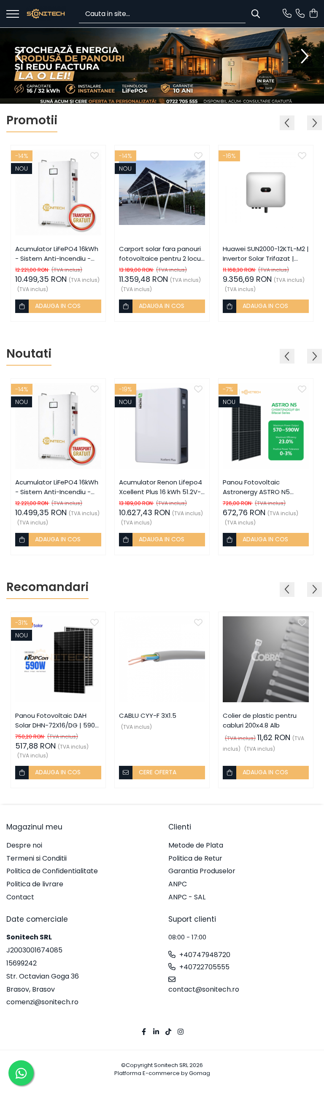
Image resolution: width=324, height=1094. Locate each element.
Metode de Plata (195, 845)
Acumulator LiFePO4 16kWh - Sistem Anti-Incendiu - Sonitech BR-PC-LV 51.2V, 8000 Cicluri (56, 253)
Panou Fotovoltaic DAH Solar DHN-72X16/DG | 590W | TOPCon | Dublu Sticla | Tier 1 (58, 720)
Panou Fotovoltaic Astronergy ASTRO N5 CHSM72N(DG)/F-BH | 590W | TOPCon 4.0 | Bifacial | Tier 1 (265, 487)
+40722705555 (204, 967)
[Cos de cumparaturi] (313, 14)
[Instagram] (180, 1032)
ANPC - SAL (186, 897)
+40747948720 (204, 955)
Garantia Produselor (201, 871)
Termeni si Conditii (36, 858)
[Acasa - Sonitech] (45, 13)
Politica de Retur (195, 858)
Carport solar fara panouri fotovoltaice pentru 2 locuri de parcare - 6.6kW (161, 253)
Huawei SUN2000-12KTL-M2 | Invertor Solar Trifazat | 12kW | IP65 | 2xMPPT (266, 253)
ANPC (177, 884)
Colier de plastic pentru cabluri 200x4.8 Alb (260, 720)
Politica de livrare (34, 884)
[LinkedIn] (156, 1032)
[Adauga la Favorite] (94, 156)
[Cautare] (256, 13)
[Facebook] (143, 1032)
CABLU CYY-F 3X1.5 (147, 715)
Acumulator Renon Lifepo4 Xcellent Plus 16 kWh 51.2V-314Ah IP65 (160, 487)
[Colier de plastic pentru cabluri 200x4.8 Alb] (266, 659)
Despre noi (24, 845)
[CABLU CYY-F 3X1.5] (162, 659)
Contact (20, 897)
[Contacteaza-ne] (287, 14)
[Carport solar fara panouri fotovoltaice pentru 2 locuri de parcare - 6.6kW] (162, 192)
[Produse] (12, 14)
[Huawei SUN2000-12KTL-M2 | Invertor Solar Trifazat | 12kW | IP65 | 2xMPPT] (266, 192)
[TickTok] (168, 1032)
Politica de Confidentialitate (52, 871)
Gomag (199, 1073)
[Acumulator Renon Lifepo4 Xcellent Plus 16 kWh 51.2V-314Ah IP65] (162, 426)
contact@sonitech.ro (203, 989)
